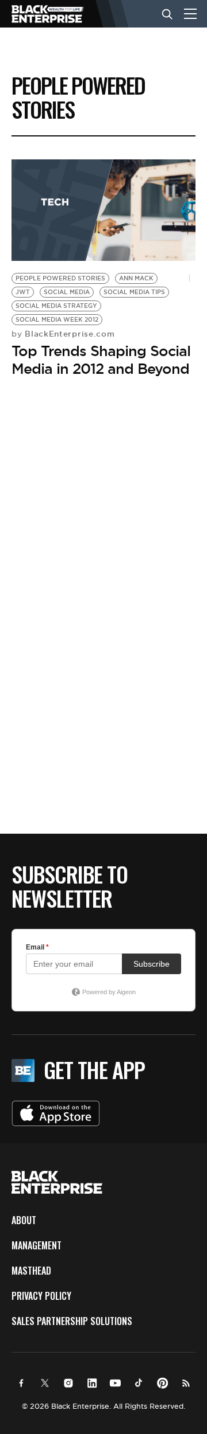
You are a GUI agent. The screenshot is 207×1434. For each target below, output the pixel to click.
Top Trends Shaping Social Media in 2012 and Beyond (101, 360)
